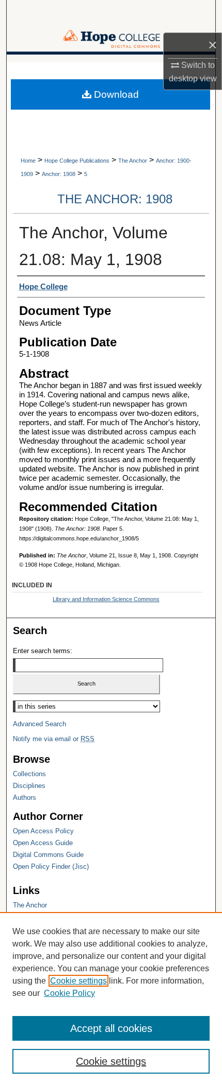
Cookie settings (78, 980)
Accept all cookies (111, 1028)
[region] (111, 999)
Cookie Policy (69, 993)
